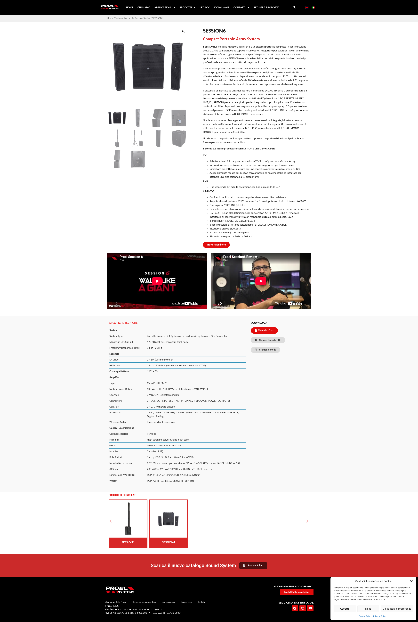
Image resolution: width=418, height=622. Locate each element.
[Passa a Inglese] (307, 7)
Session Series (142, 18)
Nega (368, 608)
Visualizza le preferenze (397, 608)
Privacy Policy (379, 616)
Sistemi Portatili (124, 18)
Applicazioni (162, 7)
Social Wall (221, 7)
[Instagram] (302, 608)
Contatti (239, 7)
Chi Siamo (143, 7)
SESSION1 (128, 542)
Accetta (345, 608)
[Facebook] (295, 608)
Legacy (204, 7)
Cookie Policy (365, 616)
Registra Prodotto (266, 7)
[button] (411, 581)
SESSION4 (168, 542)
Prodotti (185, 7)
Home (130, 7)
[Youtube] (310, 608)
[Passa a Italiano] (313, 7)
